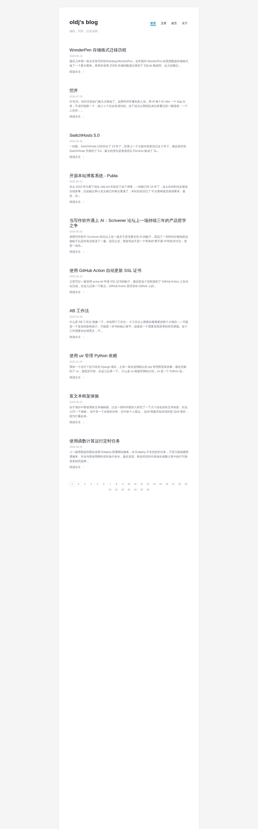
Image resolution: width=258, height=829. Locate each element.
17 (173, 484)
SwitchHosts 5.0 (85, 135)
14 (154, 484)
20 (110, 489)
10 (129, 484)
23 (129, 489)
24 (135, 489)
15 (160, 484)
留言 (174, 23)
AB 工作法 (79, 310)
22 (122, 489)
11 (135, 484)
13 (148, 484)
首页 (153, 23)
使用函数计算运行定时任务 (95, 441)
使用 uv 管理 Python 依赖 (93, 355)
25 (141, 489)
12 (141, 484)
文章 (163, 23)
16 (167, 484)
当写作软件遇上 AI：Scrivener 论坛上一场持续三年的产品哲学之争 (128, 223)
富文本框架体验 (84, 396)
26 (148, 489)
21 (116, 489)
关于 (184, 23)
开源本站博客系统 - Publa (94, 175)
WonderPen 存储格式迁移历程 (98, 50)
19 (186, 484)
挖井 (74, 90)
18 (179, 484)
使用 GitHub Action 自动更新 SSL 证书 (105, 270)
